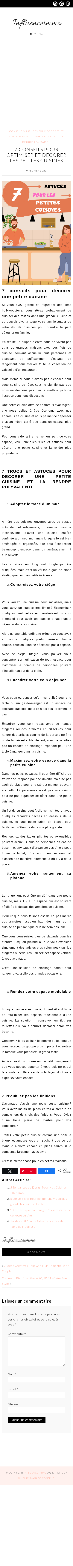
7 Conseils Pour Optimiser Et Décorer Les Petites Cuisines (36, 155)
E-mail (13, 1389)
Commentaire (18, 1333)
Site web (14, 1404)
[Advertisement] (36, 79)
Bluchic (23, 1478)
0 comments (37, 1252)
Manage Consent (42, 1478)
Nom (12, 1374)
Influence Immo (35, 1472)
